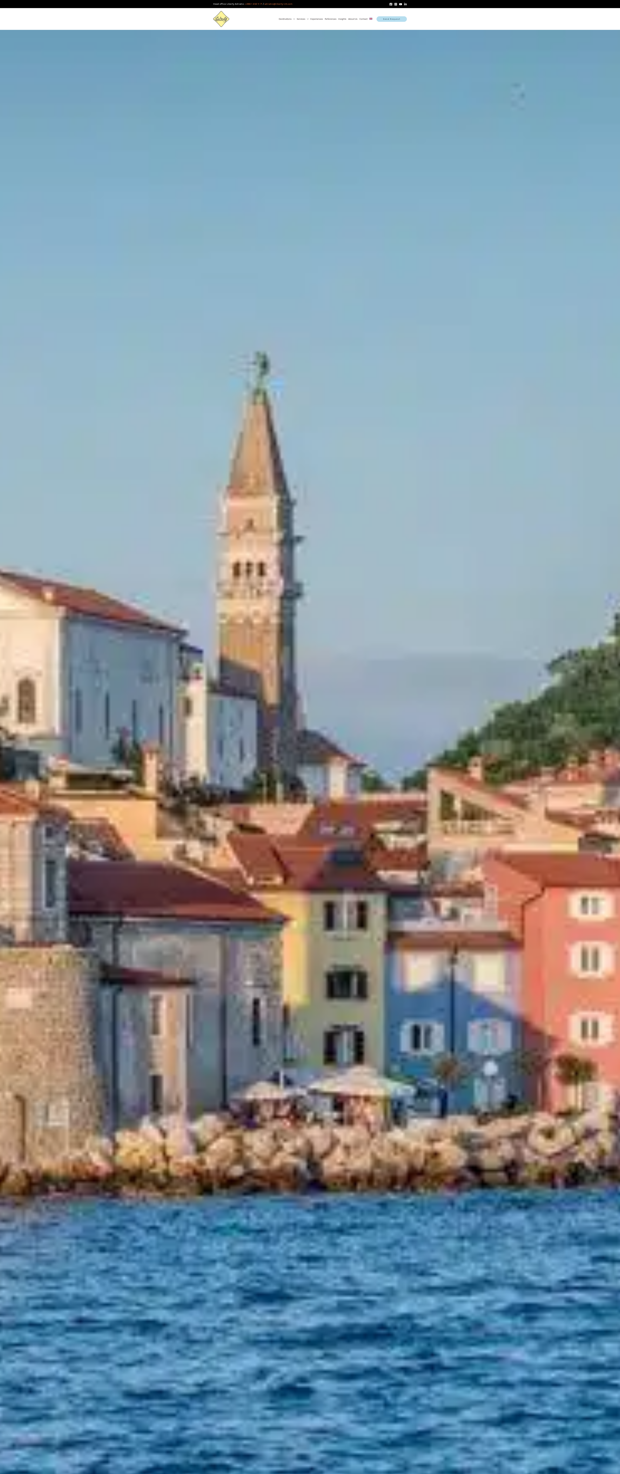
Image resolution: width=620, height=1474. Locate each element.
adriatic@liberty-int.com (278, 3)
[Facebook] (390, 4)
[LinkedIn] (405, 4)
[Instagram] (395, 4)
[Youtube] (400, 4)
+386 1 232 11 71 (253, 3)
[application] (293, 19)
